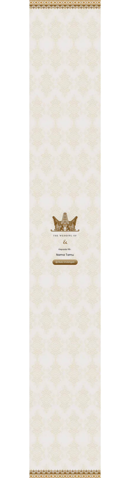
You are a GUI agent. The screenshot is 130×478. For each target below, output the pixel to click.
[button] (65, 262)
